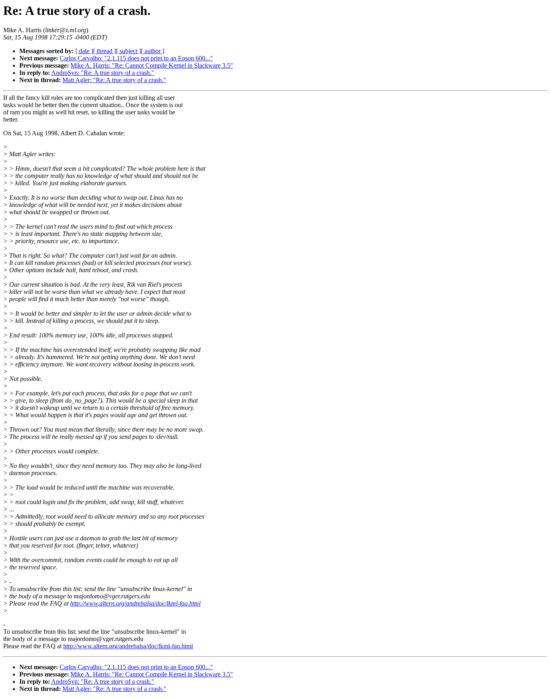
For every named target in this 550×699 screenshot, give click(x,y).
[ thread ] (104, 51)
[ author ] (152, 51)
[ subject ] (128, 51)
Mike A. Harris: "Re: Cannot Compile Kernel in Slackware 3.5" (151, 65)
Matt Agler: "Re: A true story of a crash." (114, 80)
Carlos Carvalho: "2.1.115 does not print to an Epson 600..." (136, 58)
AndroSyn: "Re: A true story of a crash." (102, 72)
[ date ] (84, 51)
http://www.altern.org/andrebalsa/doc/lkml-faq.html (135, 603)
